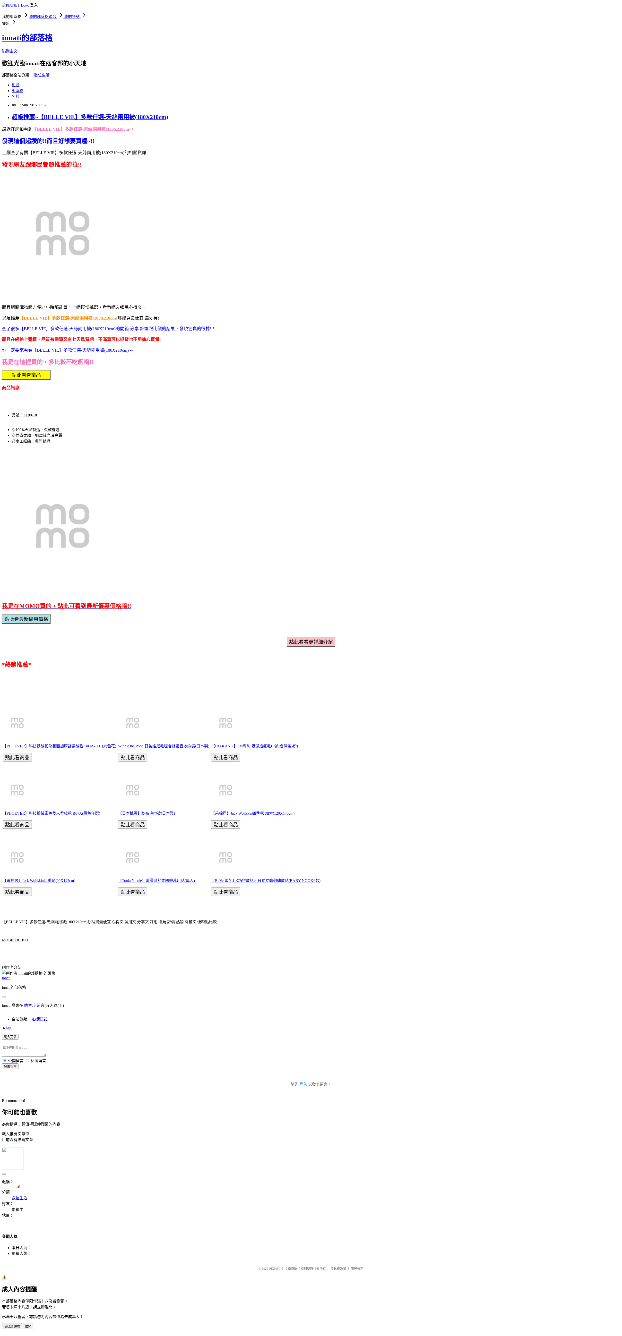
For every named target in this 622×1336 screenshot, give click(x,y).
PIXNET (274, 1268)
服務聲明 (357, 1268)
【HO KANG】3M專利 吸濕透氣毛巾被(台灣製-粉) (254, 746)
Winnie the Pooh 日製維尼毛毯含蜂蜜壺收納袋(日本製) (163, 746)
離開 (28, 1326)
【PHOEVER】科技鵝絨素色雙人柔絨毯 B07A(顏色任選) (51, 813)
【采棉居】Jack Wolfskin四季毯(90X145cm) (39, 881)
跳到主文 (9, 51)
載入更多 (10, 1037)
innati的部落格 (27, 37)
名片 (15, 96)
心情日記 (40, 1019)
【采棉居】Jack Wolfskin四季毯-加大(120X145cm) (252, 813)
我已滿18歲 (12, 1326)
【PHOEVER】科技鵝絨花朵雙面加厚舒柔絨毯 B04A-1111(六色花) (59, 746)
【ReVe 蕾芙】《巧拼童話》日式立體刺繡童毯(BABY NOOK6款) (265, 881)
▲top (6, 1027)
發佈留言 (10, 1066)
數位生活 (42, 75)
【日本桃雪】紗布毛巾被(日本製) (146, 813)
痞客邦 (30, 1005)
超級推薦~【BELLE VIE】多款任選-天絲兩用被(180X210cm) (90, 117)
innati (6, 978)
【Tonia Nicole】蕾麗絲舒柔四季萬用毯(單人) (156, 881)
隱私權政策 (338, 1268)
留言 (40, 1005)
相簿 (15, 85)
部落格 (17, 91)
